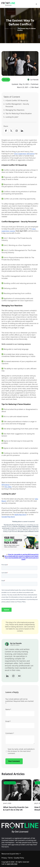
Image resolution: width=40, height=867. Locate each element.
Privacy (4, 858)
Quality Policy (19, 858)
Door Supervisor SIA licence (24, 154)
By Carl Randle (16, 643)
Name (8, 709)
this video (8, 487)
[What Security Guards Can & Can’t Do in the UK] (16, 790)
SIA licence (5, 484)
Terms (10, 858)
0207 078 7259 (12, 864)
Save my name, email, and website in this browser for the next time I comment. (21, 751)
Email (8, 721)
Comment (9, 733)
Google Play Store (8, 517)
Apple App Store (20, 514)
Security (6, 80)
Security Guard (10, 783)
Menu (36, 4)
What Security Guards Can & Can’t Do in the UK (15, 808)
